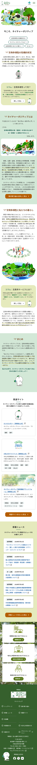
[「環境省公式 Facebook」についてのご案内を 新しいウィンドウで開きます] (14, 758)
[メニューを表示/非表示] (34, 3)
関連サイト (24, 713)
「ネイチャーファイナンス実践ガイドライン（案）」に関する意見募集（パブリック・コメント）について (18, 547)
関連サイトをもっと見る (17, 514)
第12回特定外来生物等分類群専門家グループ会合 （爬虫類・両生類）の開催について (18, 562)
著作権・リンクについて (23, 748)
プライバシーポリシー (26, 732)
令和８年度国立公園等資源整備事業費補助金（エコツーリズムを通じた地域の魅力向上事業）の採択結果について (18, 590)
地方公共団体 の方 (26, 726)
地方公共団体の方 (18, 659)
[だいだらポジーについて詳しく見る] (6, 755)
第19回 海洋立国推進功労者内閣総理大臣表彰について (18, 576)
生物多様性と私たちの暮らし (14, 46)
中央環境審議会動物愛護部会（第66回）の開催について (18, 604)
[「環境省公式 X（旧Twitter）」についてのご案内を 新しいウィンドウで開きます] (18, 758)
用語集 (6, 719)
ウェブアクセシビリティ (17, 751)
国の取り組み (25, 706)
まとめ (28, 46)
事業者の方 (18, 640)
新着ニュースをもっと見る (18, 615)
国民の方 (17, 679)
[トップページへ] (5, 3)
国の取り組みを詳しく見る (18, 196)
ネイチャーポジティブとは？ (18, 42)
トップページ (8, 706)
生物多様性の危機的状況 (18, 38)
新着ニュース (8, 713)
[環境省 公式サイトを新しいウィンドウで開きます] (29, 3)
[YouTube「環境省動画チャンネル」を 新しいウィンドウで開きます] (22, 758)
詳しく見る (17, 101)
